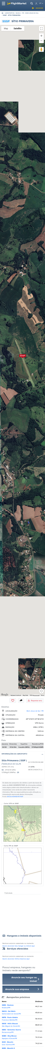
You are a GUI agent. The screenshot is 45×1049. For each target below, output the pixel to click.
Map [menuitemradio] (6, 28)
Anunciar (39, 8)
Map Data (25, 695)
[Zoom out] (41, 40)
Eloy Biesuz (9, 1037)
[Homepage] (2, 13)
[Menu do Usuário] (36, 3)
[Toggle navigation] (4, 3)
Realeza (8, 1006)
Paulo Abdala (10, 1018)
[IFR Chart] (22, 866)
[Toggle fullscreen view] (41, 28)
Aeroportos (9, 13)
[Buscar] (31, 3)
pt (40, 3)
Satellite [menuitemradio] (18, 28)
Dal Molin (11, 1012)
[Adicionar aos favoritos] (12, 700)
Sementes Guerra (11, 1031)
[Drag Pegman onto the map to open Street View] (41, 49)
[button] (22, 754)
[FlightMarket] (16, 3)
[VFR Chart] (22, 823)
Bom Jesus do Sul (32, 13)
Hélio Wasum (11, 1025)
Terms (42, 695)
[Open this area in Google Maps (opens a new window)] (5, 694)
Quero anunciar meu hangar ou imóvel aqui (18, 946)
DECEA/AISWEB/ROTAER (15, 796)
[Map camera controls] (41, 691)
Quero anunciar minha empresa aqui (16, 959)
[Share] (21, 700)
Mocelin (8, 1043)
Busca (18, 13)
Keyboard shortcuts (16, 695)
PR (23, 13)
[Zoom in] (41, 35)
